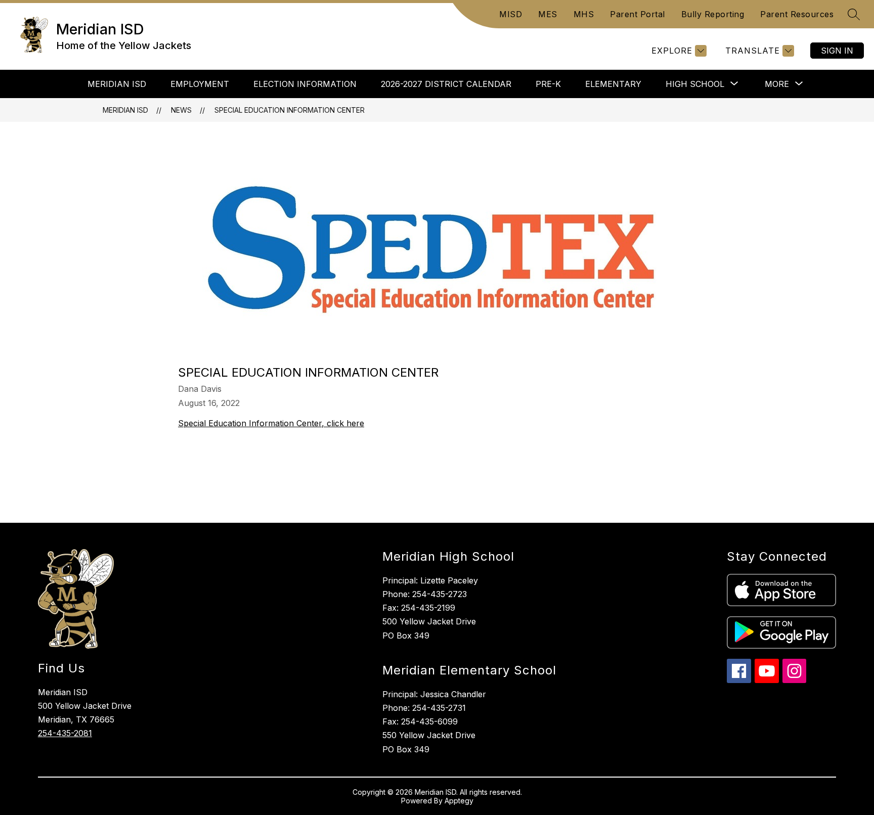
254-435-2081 (65, 733)
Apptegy (459, 800)
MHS (584, 14)
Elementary (613, 84)
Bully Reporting (713, 14)
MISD (510, 14)
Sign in (837, 51)
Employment (199, 84)
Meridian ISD (117, 84)
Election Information (305, 84)
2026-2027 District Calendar (446, 84)
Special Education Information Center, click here (271, 423)
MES (547, 14)
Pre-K (548, 84)
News (181, 110)
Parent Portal (637, 14)
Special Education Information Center (289, 110)
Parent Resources (797, 14)
